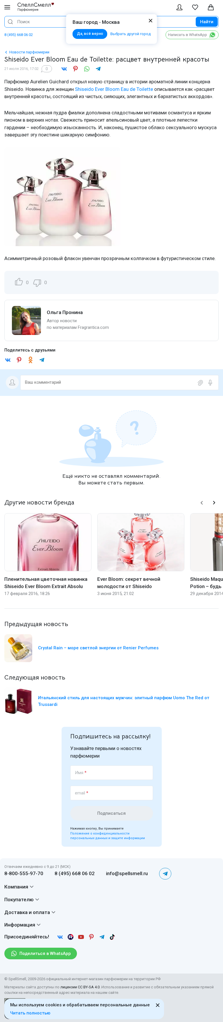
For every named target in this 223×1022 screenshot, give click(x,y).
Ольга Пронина (65, 312)
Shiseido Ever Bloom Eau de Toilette (114, 89)
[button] (201, 502)
